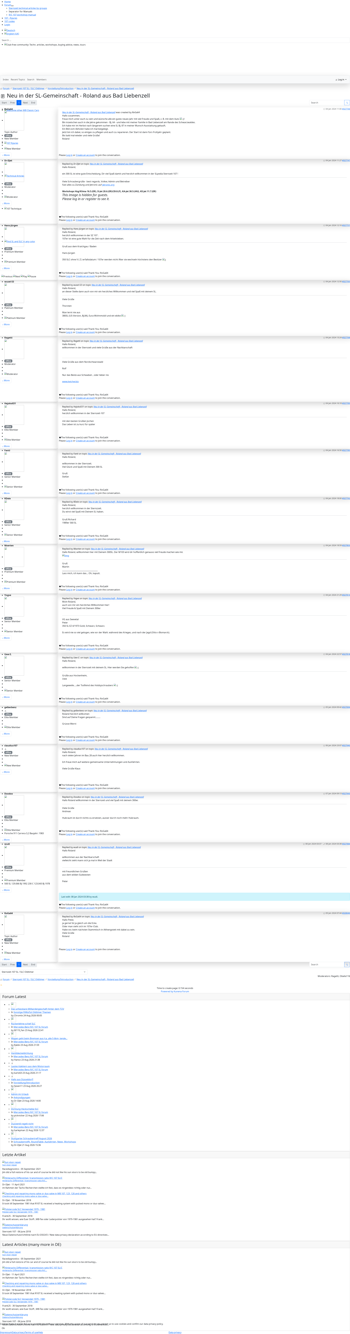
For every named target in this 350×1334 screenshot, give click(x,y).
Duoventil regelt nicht (22, 1123)
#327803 (346, 545)
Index (6, 79)
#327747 (346, 160)
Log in (69, 155)
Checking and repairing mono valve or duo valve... (25, 1196)
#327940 (346, 745)
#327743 (346, 109)
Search (30, 79)
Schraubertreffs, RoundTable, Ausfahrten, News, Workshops (45, 1141)
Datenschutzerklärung (12, 1227)
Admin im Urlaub (20, 1094)
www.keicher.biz (70, 381)
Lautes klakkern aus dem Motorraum (30, 1066)
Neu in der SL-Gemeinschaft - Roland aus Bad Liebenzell (88, 112)
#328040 (346, 913)
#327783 (346, 403)
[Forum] (12, 5)
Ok (3, 1328)
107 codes (9, 21)
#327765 (346, 281)
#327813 (346, 595)
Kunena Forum (181, 991)
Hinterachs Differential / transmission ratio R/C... (24, 1180)
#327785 (346, 450)
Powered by (167, 991)
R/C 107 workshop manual (22, 14)
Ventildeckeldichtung (22, 1053)
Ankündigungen (22, 1097)
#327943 (346, 793)
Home (7, 1)
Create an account (85, 155)
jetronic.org (108, 184)
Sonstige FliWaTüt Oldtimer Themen (32, 1012)
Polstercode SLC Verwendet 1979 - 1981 (20, 1212)
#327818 (346, 654)
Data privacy (175, 1332)
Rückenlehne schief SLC (23, 1023)
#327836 (346, 707)
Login (7, 24)
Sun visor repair (9, 1165)
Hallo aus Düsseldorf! (22, 1079)
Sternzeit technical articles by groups (28, 8)
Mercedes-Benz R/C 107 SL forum (31, 1026)
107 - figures (10, 18)
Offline (8, 135)
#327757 (346, 225)
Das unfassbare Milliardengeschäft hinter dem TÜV (37, 1008)
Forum (7, 4)
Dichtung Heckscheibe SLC (25, 1108)
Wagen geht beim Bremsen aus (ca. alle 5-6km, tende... (39, 1038)
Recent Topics (18, 79)
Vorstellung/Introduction (27, 1082)
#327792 (346, 498)
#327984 (346, 843)
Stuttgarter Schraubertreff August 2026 (31, 1138)
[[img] (65, 555)
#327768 (346, 337)
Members (41, 79)
